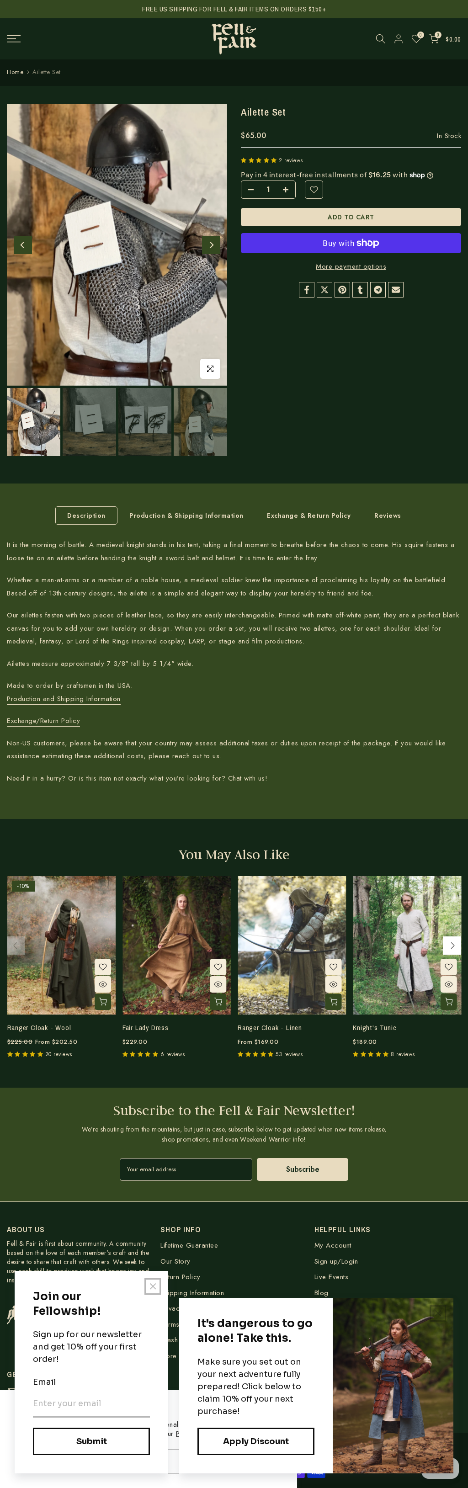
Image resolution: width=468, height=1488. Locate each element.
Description (86, 515)
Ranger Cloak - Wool (39, 1027)
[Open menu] (78, 39)
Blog (321, 1293)
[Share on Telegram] (378, 290)
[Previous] (23, 245)
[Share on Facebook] (306, 290)
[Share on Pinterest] (342, 290)
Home (15, 72)
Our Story (175, 1261)
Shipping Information (192, 1293)
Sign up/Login (336, 1261)
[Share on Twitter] (324, 290)
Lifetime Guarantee (189, 1245)
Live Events (331, 1277)
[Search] (381, 39)
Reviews (387, 515)
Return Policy (180, 1277)
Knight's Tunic (374, 1027)
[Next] (211, 245)
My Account (332, 1245)
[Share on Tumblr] (360, 290)
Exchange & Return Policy (309, 515)
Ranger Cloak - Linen (270, 1027)
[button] (260, 160)
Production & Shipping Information (186, 515)
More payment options (351, 266)
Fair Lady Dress (145, 1027)
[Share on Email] (396, 290)
